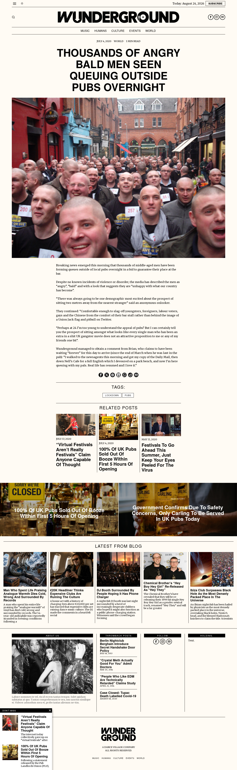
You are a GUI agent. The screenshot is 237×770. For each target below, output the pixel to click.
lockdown (112, 395)
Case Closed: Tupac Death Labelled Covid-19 (118, 694)
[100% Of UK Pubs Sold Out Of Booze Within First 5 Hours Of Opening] (59, 509)
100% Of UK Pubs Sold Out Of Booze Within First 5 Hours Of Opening (117, 459)
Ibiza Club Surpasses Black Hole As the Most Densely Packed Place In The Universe (210, 595)
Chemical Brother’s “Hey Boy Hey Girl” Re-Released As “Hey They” (164, 586)
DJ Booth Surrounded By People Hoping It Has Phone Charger (117, 593)
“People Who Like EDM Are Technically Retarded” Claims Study (118, 680)
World (118, 41)
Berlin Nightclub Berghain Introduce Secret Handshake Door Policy (117, 645)
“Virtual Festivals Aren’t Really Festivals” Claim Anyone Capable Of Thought (74, 454)
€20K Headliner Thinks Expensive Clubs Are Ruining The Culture (67, 593)
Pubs (128, 395)
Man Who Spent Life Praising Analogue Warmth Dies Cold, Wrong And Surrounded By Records (24, 595)
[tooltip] (210, 17)
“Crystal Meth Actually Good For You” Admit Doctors (116, 663)
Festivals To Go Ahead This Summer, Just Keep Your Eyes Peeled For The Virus (158, 457)
